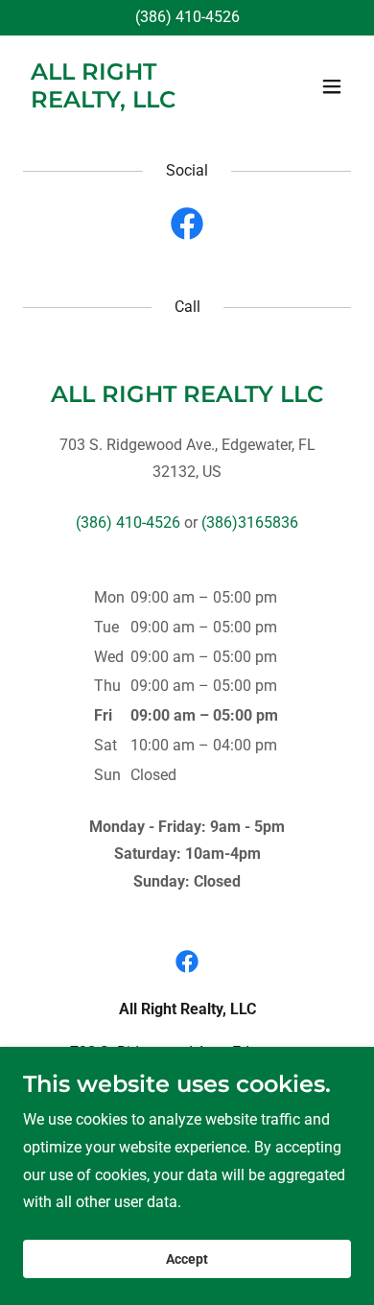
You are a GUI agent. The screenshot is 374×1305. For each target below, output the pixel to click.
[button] (332, 86)
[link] (138, 102)
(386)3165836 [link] (249, 522)
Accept (187, 1259)
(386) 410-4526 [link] (187, 17)
